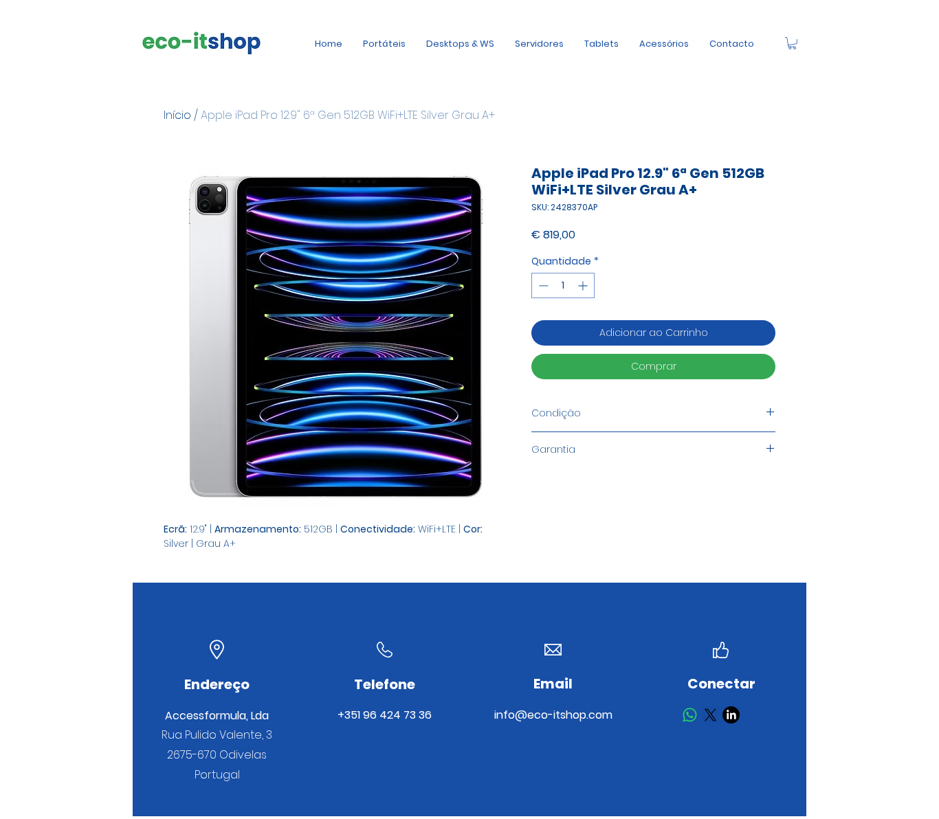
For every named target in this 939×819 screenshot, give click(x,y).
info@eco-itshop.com (553, 715)
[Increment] (584, 285)
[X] (710, 714)
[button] (792, 43)
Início (177, 115)
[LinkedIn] (731, 714)
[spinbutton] (563, 285)
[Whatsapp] (689, 714)
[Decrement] (542, 285)
